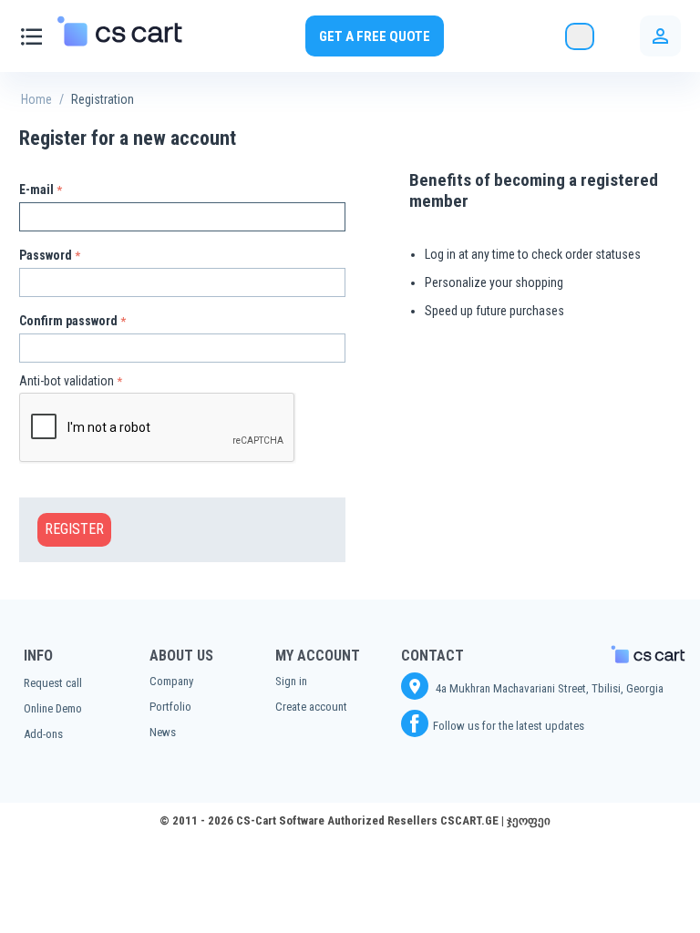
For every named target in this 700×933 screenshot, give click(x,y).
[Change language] (579, 36)
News (162, 732)
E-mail (36, 189)
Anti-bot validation (66, 381)
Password (45, 255)
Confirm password (68, 320)
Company (171, 681)
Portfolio (170, 706)
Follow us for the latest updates (508, 726)
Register (74, 529)
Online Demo (53, 708)
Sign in (291, 681)
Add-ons (43, 734)
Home (36, 99)
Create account (311, 706)
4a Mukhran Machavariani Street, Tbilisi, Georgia (548, 688)
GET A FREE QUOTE (374, 36)
